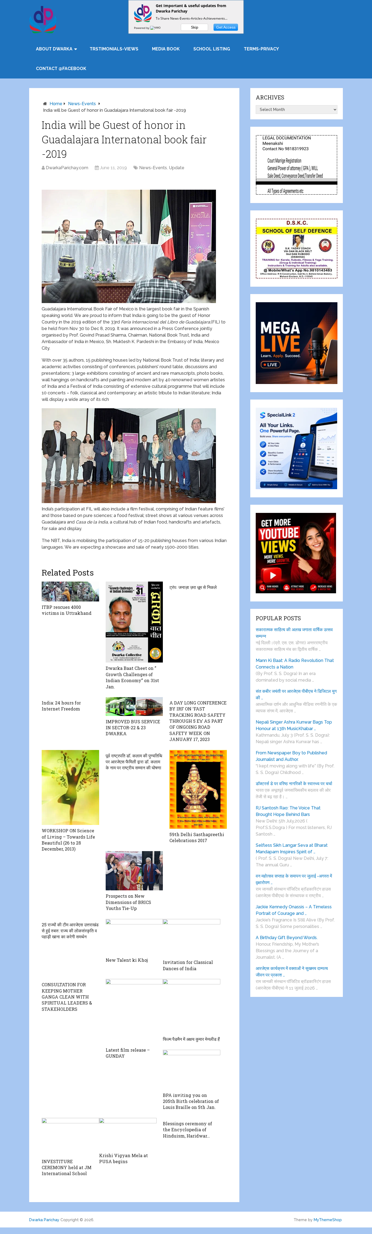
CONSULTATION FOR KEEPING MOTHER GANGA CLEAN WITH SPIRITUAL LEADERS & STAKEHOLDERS (67, 997)
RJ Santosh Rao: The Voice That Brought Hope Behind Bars (288, 811)
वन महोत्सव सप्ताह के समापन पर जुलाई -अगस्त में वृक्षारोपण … (294, 879)
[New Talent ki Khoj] (134, 937)
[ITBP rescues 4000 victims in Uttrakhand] (70, 591)
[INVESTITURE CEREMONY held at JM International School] (70, 1137)
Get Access (226, 27)
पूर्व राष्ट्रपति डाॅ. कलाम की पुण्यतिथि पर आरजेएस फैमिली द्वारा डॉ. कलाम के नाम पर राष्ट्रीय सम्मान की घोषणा (134, 762)
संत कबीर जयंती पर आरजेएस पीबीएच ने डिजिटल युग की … (296, 694)
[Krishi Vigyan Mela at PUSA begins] (128, 1134)
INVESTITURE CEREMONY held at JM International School (67, 1167)
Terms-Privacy (261, 49)
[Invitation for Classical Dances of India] (191, 938)
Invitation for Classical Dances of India (188, 965)
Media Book (166, 49)
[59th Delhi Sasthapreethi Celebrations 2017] (198, 789)
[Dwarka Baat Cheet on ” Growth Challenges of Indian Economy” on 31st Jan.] (134, 622)
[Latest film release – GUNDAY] (134, 1011)
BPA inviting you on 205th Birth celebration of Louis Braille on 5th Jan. (191, 1101)
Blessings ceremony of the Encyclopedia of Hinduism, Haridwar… (187, 1130)
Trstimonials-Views (114, 49)
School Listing (211, 49)
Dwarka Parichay (44, 1220)
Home (56, 103)
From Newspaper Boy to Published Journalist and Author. (291, 756)
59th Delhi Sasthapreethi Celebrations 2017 (196, 837)
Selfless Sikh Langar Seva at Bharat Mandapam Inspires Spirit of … (292, 848)
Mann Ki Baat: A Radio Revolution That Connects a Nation (295, 664)
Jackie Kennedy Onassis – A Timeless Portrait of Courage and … (294, 910)
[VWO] (155, 28)
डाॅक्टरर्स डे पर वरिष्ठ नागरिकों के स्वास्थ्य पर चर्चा (294, 783)
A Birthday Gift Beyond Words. (287, 937)
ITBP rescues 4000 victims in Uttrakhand (67, 610)
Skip (194, 27)
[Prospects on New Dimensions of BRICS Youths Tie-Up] (134, 871)
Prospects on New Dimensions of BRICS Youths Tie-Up (128, 902)
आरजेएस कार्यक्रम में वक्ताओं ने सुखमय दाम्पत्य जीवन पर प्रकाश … (292, 972)
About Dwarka (54, 49)
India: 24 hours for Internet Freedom (61, 706)
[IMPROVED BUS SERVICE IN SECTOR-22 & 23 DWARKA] (134, 706)
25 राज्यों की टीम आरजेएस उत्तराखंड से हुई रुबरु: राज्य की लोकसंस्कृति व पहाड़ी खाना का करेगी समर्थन (70, 931)
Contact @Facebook (61, 68)
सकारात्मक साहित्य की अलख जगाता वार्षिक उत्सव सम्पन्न (294, 633)
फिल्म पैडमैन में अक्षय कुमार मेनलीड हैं (191, 1039)
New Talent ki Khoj (127, 960)
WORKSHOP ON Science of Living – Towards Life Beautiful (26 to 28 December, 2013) (68, 840)
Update (176, 167)
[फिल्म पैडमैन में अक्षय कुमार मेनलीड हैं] (191, 1006)
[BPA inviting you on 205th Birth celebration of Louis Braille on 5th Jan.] (191, 1070)
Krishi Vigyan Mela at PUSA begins (123, 1158)
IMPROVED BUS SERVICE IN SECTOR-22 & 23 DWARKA (133, 728)
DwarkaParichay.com (67, 167)
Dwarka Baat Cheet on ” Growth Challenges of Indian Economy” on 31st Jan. (132, 677)
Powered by (142, 28)
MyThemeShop (328, 1220)
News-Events (82, 103)
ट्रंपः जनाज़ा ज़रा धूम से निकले (193, 587)
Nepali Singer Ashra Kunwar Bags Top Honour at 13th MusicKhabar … (294, 725)
